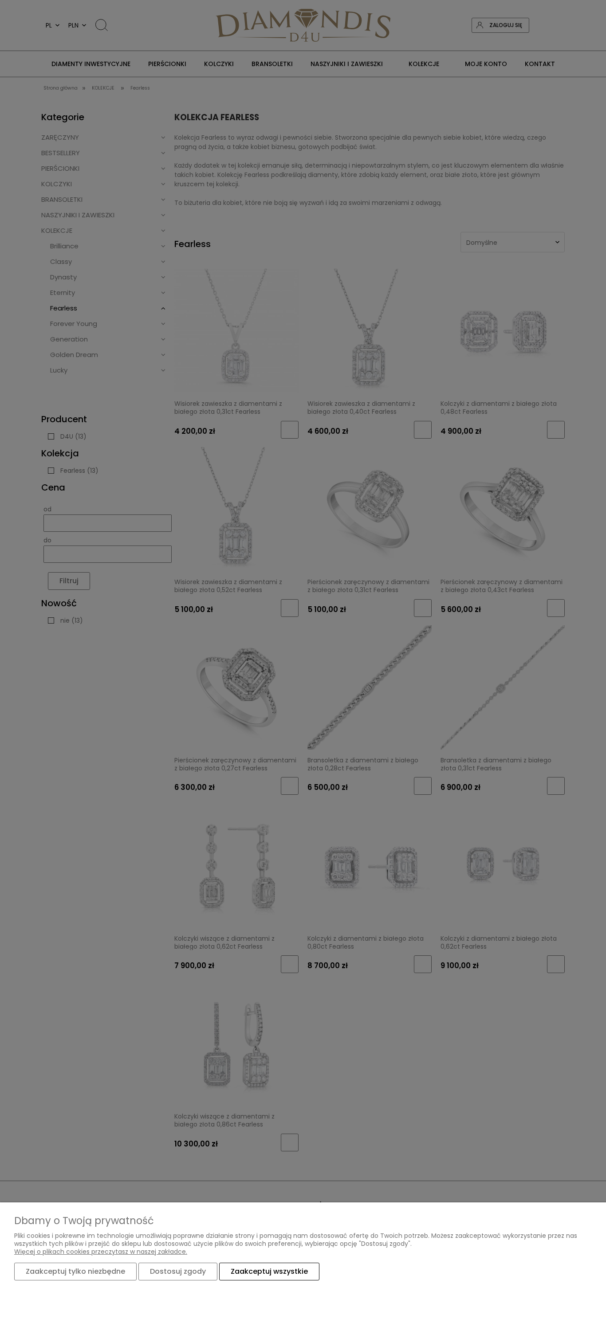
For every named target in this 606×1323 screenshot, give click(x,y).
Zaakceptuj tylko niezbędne (75, 1271)
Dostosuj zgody (178, 1271)
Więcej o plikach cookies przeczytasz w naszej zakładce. (100, 1251)
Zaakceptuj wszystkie (269, 1271)
